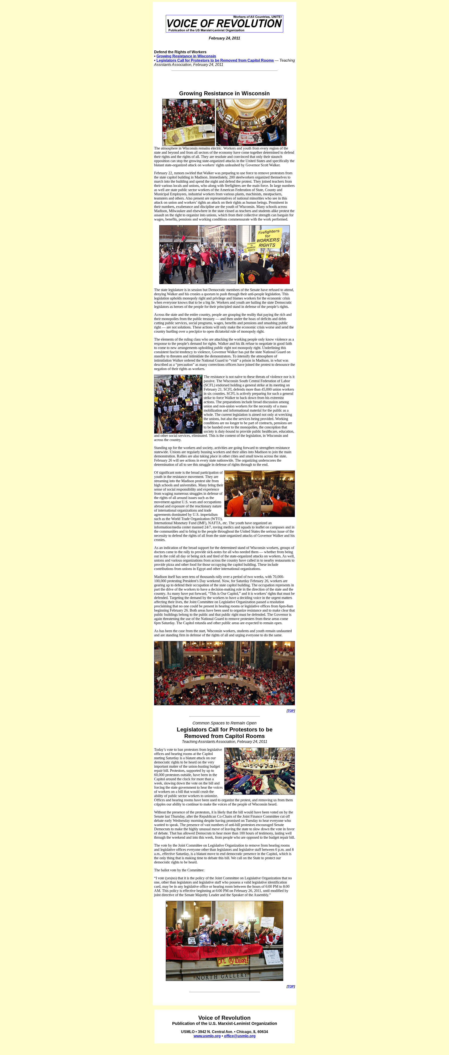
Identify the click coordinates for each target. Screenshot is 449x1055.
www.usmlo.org (207, 1036)
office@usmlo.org (240, 1036)
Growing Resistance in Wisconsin (186, 56)
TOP (291, 711)
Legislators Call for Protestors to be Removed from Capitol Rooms (215, 60)
